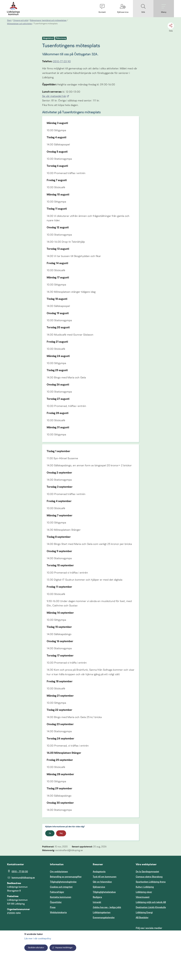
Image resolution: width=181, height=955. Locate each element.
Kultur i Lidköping (145, 886)
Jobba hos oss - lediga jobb (107, 907)
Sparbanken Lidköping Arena (151, 881)
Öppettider (56, 902)
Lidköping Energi (155, 912)
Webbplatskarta (58, 912)
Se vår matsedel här (55, 96)
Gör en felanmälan (102, 881)
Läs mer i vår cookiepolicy (37, 939)
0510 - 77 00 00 (20, 871)
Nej (61, 833)
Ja (50, 833)
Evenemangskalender (112, 917)
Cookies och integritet (61, 886)
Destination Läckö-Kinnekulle (155, 907)
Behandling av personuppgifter (66, 876)
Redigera (97, 897)
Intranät (110, 902)
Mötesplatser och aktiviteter (19, 24)
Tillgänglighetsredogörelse (63, 881)
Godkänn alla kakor (36, 948)
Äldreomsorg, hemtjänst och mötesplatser (48, 20)
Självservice (112, 886)
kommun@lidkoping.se (23, 877)
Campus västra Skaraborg (149, 876)
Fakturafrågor (57, 892)
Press (52, 907)
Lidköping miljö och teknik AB (151, 902)
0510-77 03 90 (62, 61)
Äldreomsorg (61, 38)
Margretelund (48, 38)
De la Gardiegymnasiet (147, 871)
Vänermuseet (142, 897)
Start (9, 20)
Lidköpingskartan (112, 912)
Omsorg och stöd (20, 20)
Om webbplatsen (59, 871)
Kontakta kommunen (60, 897)
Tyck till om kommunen (112, 876)
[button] (102, 8)
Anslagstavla (99, 871)
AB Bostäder (155, 917)
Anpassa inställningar (64, 948)
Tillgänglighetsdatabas (112, 892)
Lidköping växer (144, 892)
